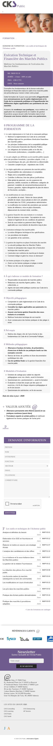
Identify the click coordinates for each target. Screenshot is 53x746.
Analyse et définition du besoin (14, 532)
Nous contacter (19, 84)
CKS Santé (7, 716)
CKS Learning (8, 711)
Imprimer (6, 428)
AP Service (27, 711)
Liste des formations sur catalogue (38, 610)
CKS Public (8, 714)
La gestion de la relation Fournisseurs (17, 564)
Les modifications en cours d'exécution (18, 582)
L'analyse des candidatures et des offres (18, 551)
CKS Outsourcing (29, 709)
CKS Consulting (9, 709)
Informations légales (33, 738)
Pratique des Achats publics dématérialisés (19, 595)
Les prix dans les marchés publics (16, 589)
